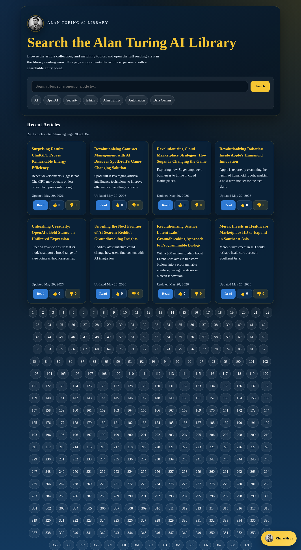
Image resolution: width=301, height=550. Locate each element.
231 (61, 459)
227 (253, 447)
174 (266, 410)
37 (204, 325)
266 (48, 484)
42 (263, 325)
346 (157, 533)
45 (61, 337)
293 (171, 496)
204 (184, 435)
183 (143, 423)
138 (266, 386)
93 (154, 361)
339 (61, 533)
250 (75, 471)
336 (266, 520)
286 (75, 496)
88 (94, 361)
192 (266, 423)
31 (132, 325)
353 (253, 533)
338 (48, 533)
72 (144, 349)
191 (253, 423)
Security (72, 100)
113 (171, 373)
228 (266, 447)
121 (34, 386)
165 (143, 410)
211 (34, 447)
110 (131, 373)
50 (121, 337)
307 (116, 508)
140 (48, 398)
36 (192, 325)
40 (240, 325)
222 (184, 447)
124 (75, 386)
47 (85, 337)
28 (97, 325)
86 (70, 361)
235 (116, 459)
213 (61, 447)
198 (102, 435)
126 (102, 386)
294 (184, 496)
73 (156, 349)
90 (118, 361)
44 (49, 337)
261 (225, 471)
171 (225, 410)
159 (61, 410)
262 (239, 471)
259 (198, 471)
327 (143, 520)
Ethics (90, 100)
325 (116, 520)
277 (198, 484)
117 (225, 373)
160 (75, 410)
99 (225, 361)
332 (212, 520)
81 (251, 349)
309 (144, 508)
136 (239, 386)
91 (130, 361)
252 (102, 471)
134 (212, 386)
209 (253, 435)
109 (117, 373)
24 (49, 325)
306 (103, 508)
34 (168, 325)
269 (89, 484)
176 (48, 423)
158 (48, 410)
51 (132, 337)
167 (171, 410)
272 (130, 484)
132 (184, 386)
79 (228, 349)
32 (144, 325)
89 (106, 361)
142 (75, 398)
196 (75, 435)
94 (165, 361)
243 (225, 459)
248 (48, 471)
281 (253, 484)
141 (61, 398)
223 (198, 447)
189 (225, 423)
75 (180, 349)
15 (184, 312)
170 (212, 410)
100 (238, 361)
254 (130, 471)
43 (37, 337)
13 (160, 312)
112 (157, 373)
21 (255, 312)
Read (40, 205)
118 (238, 373)
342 (102, 533)
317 (253, 508)
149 (171, 398)
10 (125, 312)
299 (253, 496)
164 (130, 410)
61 (251, 337)
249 (61, 471)
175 (34, 423)
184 (157, 423)
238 (157, 459)
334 (239, 520)
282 (266, 484)
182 (130, 423)
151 (198, 398)
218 (130, 447)
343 (116, 533)
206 (212, 435)
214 (75, 447)
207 (225, 435)
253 (116, 471)
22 (267, 312)
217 (116, 447)
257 (171, 471)
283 (34, 496)
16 (196, 312)
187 (198, 423)
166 (157, 410)
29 (109, 325)
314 (212, 508)
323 (89, 520)
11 (136, 312)
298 (239, 496)
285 (61, 496)
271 (116, 484)
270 (102, 484)
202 (157, 435)
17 (208, 312)
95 (177, 361)
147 (143, 398)
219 (143, 447)
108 (104, 373)
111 (144, 373)
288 (102, 496)
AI (36, 100)
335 (253, 520)
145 (116, 398)
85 (58, 361)
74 (168, 349)
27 (85, 325)
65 (61, 349)
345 (143, 533)
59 (228, 337)
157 (34, 410)
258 (184, 471)
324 (102, 520)
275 (171, 484)
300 (266, 496)
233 (89, 459)
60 (240, 337)
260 (212, 471)
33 (156, 325)
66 (73, 349)
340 (75, 533)
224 (212, 447)
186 (184, 423)
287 (89, 496)
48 (97, 337)
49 (109, 337)
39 (228, 325)
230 (48, 459)
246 (266, 459)
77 (204, 349)
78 (216, 349)
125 (89, 386)
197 (89, 435)
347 (171, 533)
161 (89, 410)
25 (61, 325)
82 (263, 349)
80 (240, 349)
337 (34, 533)
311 (171, 508)
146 (130, 398)
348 (184, 533)
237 (143, 459)
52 (144, 337)
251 (89, 471)
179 (89, 423)
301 (34, 508)
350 (212, 533)
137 (253, 386)
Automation (136, 100)
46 (73, 337)
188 (212, 423)
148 (157, 398)
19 (232, 312)
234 (102, 459)
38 (216, 325)
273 (143, 484)
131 (171, 386)
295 (198, 496)
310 (157, 508)
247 (34, 471)
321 (61, 520)
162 (102, 410)
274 (157, 484)
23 (37, 325)
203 (171, 435)
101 (251, 361)
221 (171, 447)
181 (116, 423)
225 (225, 447)
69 (109, 349)
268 (75, 484)
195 (61, 435)
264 (266, 471)
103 (35, 373)
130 (157, 386)
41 (251, 325)
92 (142, 361)
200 (130, 435)
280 (239, 484)
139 (34, 398)
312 (184, 508)
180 (102, 423)
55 (180, 337)
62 (263, 337)
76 (192, 349)
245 (253, 459)
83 (35, 361)
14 (172, 312)
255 (143, 471)
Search (260, 86)
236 (130, 459)
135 (225, 386)
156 (266, 398)
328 (157, 520)
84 (46, 361)
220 (157, 447)
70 (121, 349)
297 (225, 496)
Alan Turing (111, 100)
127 (116, 386)
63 (37, 349)
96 (189, 361)
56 (192, 337)
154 (239, 398)
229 (34, 459)
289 (116, 496)
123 (61, 386)
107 (90, 373)
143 (89, 398)
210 (266, 435)
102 (265, 361)
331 (198, 520)
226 (239, 447)
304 (75, 508)
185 (171, 423)
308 (130, 508)
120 (265, 373)
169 (198, 410)
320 (48, 520)
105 (63, 373)
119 (252, 373)
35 (180, 325)
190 (239, 423)
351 (225, 533)
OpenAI (52, 100)
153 (225, 398)
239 (171, 459)
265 (34, 484)
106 (76, 373)
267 (61, 484)
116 (211, 373)
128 (130, 386)
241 (198, 459)
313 (198, 508)
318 (266, 508)
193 (34, 435)
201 (143, 435)
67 (85, 349)
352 (239, 533)
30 (121, 325)
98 (213, 361)
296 (212, 496)
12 (148, 312)
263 (253, 471)
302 (48, 508)
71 (132, 349)
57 (204, 337)
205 (198, 435)
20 (243, 312)
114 (184, 373)
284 (48, 496)
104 (49, 373)
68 (97, 349)
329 (171, 520)
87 (82, 361)
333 (225, 520)
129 (143, 386)
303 (62, 508)
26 (73, 325)
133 (198, 386)
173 (253, 410)
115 (198, 373)
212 (48, 447)
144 (102, 398)
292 (157, 496)
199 (116, 435)
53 (156, 337)
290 (130, 496)
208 (239, 435)
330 (184, 520)
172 (239, 410)
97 (201, 361)
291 (143, 496)
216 (102, 447)
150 (184, 398)
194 (48, 435)
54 (168, 337)
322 (75, 520)
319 (34, 520)
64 (49, 349)
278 (212, 484)
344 (130, 533)
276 (184, 484)
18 (220, 312)
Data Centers (162, 100)
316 (239, 508)
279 (225, 484)
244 (239, 459)
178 (75, 423)
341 (89, 533)
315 (225, 508)
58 (216, 337)
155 (253, 398)
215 (89, 447)
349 (198, 533)
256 (157, 471)
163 (116, 410)
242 (212, 459)
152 (212, 398)
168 (184, 410)
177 (61, 423)
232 (75, 459)
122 (48, 386)
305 (89, 508)
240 (184, 459)
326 (130, 520)
